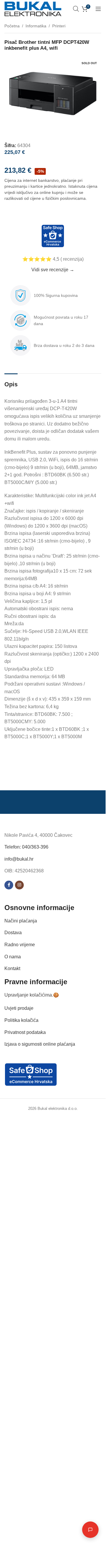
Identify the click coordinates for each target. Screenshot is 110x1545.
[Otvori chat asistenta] (90, 1529)
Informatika (36, 26)
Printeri (58, 26)
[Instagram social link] (19, 885)
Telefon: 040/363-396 (26, 846)
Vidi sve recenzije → (52, 269)
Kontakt (12, 968)
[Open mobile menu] (98, 9)
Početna (12, 26)
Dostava (13, 932)
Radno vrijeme (19, 944)
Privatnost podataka (25, 1032)
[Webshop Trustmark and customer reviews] (52, 236)
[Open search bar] (76, 9)
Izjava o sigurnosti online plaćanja (39, 1044)
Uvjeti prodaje (18, 1008)
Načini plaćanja (20, 920)
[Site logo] (32, 8)
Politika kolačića (21, 1020)
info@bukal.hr (18, 859)
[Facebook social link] (8, 885)
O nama (12, 956)
